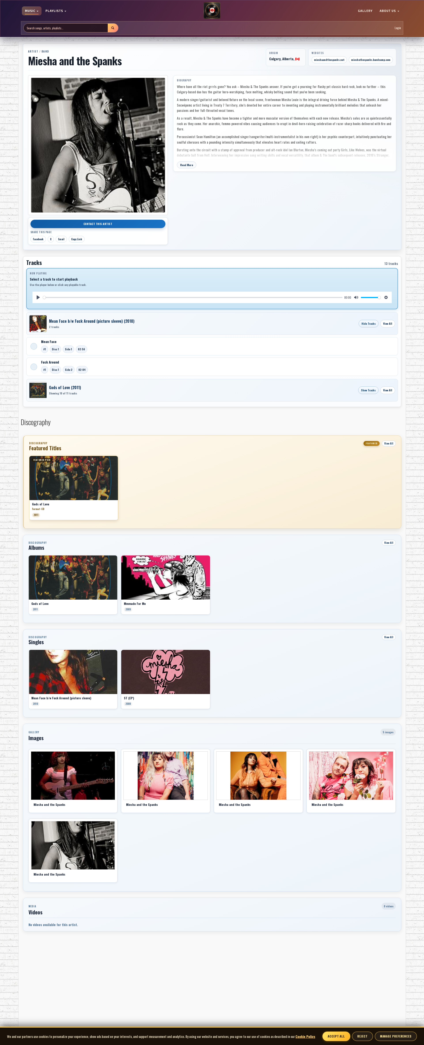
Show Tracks (368, 390)
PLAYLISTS (54, 11)
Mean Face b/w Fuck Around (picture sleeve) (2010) (91, 321)
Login (398, 28)
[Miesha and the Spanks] (73, 775)
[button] (29, 489)
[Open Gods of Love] (38, 390)
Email (61, 239)
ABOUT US (388, 11)
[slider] (193, 297)
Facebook (38, 239)
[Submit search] (113, 28)
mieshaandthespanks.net (329, 60)
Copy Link (76, 239)
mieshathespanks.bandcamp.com (370, 60)
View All (387, 323)
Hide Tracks (369, 323)
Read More (186, 165)
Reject (362, 1036)
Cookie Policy (305, 1036)
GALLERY (365, 11)
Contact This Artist (97, 224)
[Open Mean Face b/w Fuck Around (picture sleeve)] (38, 323)
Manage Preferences (396, 1036)
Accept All (336, 1036)
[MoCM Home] (212, 10)
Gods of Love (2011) (65, 387)
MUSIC (30, 11)
